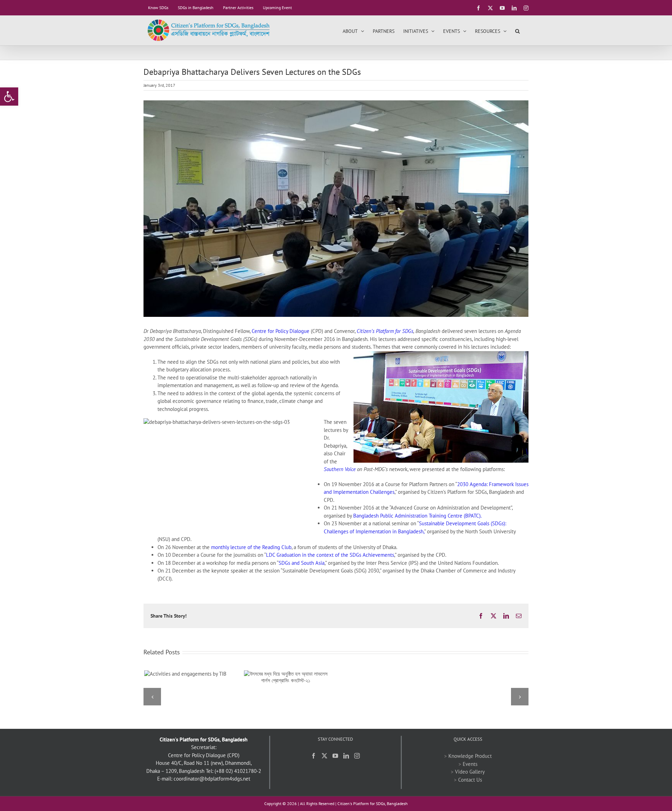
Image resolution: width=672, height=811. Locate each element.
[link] (9, 96)
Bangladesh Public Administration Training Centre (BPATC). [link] (417, 515)
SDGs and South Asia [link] (301, 563)
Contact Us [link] (470, 779)
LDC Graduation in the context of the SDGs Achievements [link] (330, 555)
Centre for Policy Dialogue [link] (280, 331)
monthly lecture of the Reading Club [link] (251, 547)
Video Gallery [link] (470, 771)
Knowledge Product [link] (470, 756)
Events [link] (470, 764)
